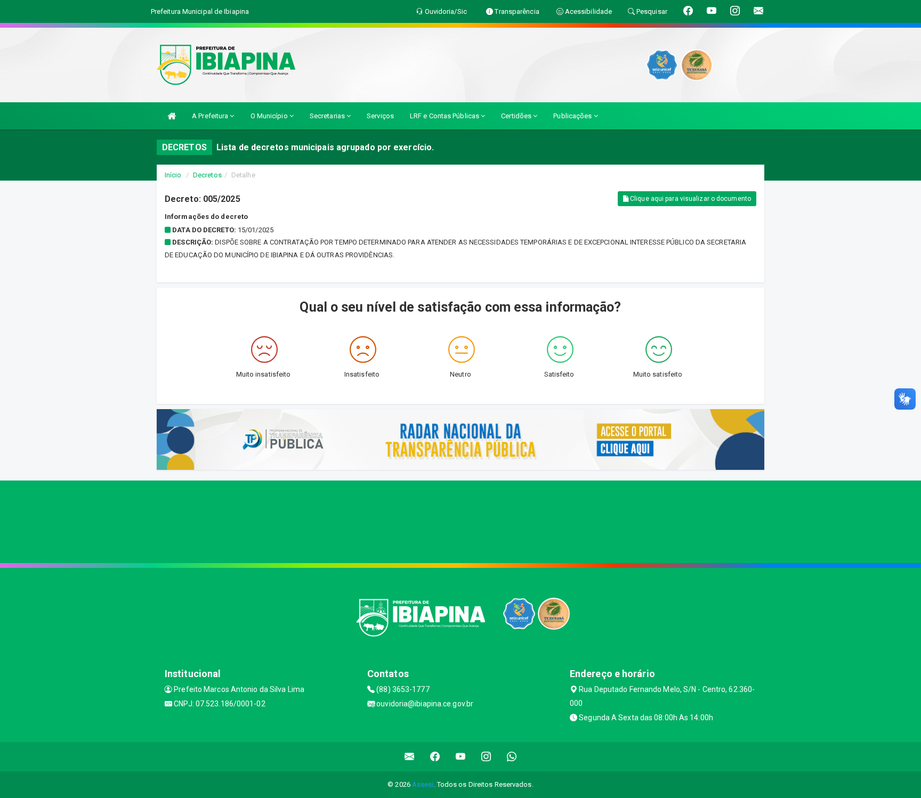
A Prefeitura (211, 116)
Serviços (380, 116)
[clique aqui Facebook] (435, 756)
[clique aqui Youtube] (460, 756)
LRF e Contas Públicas (445, 116)
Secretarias (328, 116)
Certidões (517, 116)
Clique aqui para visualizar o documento (689, 198)
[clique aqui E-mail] (409, 756)
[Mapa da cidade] (460, 520)
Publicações (573, 116)
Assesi (423, 784)
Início (173, 175)
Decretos (207, 175)
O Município (270, 116)
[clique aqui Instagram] (486, 756)
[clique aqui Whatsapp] (512, 756)
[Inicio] (171, 115)
